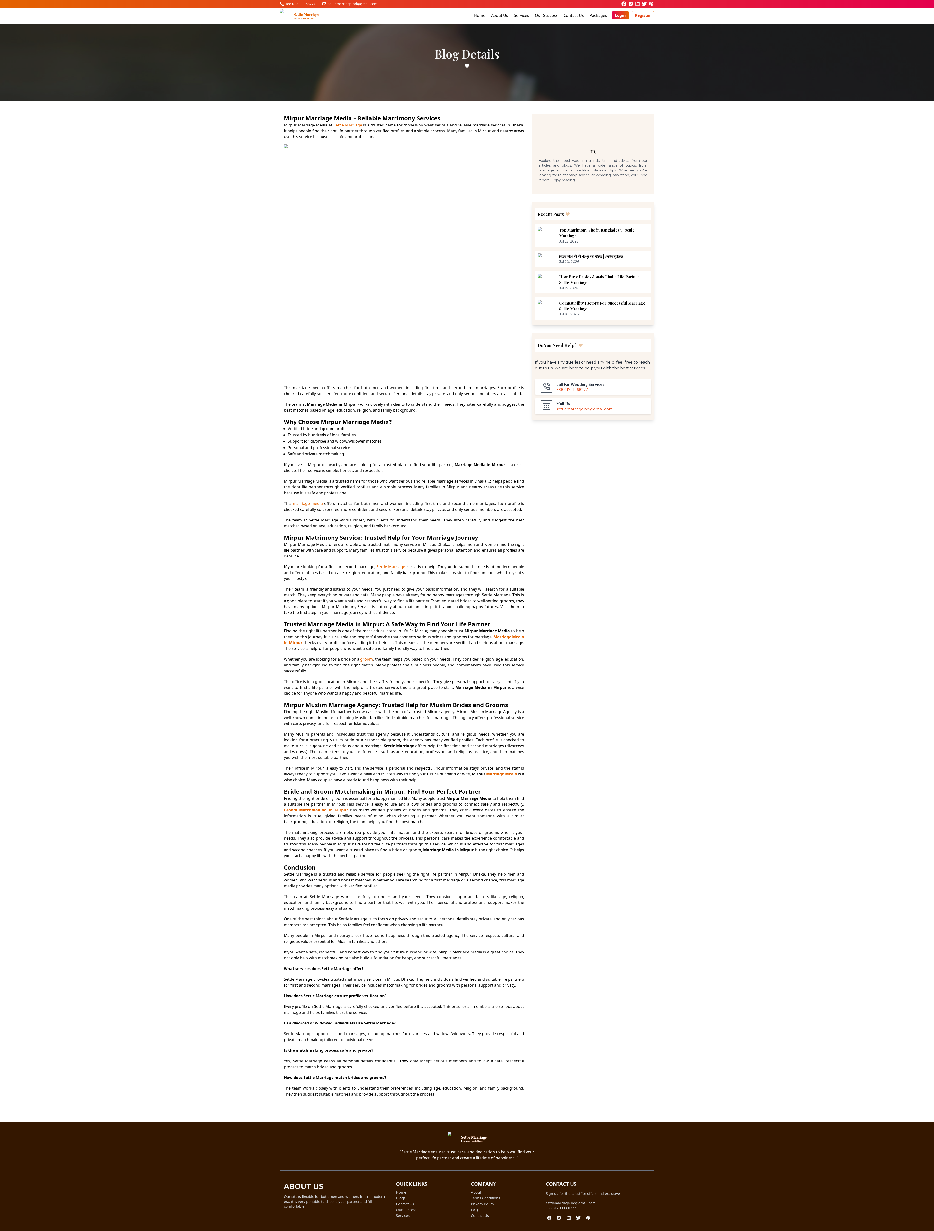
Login (620, 15)
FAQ (474, 1209)
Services (521, 15)
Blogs (400, 1197)
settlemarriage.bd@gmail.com (570, 1203)
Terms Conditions (485, 1197)
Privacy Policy (482, 1203)
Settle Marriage (347, 125)
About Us (499, 15)
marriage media (308, 503)
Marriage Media (501, 774)
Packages (598, 15)
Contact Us (574, 15)
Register (643, 15)
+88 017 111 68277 (561, 1208)
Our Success (546, 15)
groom (366, 659)
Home (479, 15)
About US (303, 1186)
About (476, 1192)
